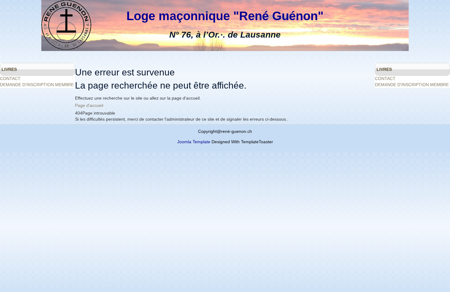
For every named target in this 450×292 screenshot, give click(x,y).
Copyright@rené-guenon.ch (225, 131)
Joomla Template (193, 141)
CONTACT (10, 78)
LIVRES (9, 69)
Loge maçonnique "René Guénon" (225, 16)
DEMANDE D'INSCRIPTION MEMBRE (37, 84)
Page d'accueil (89, 105)
